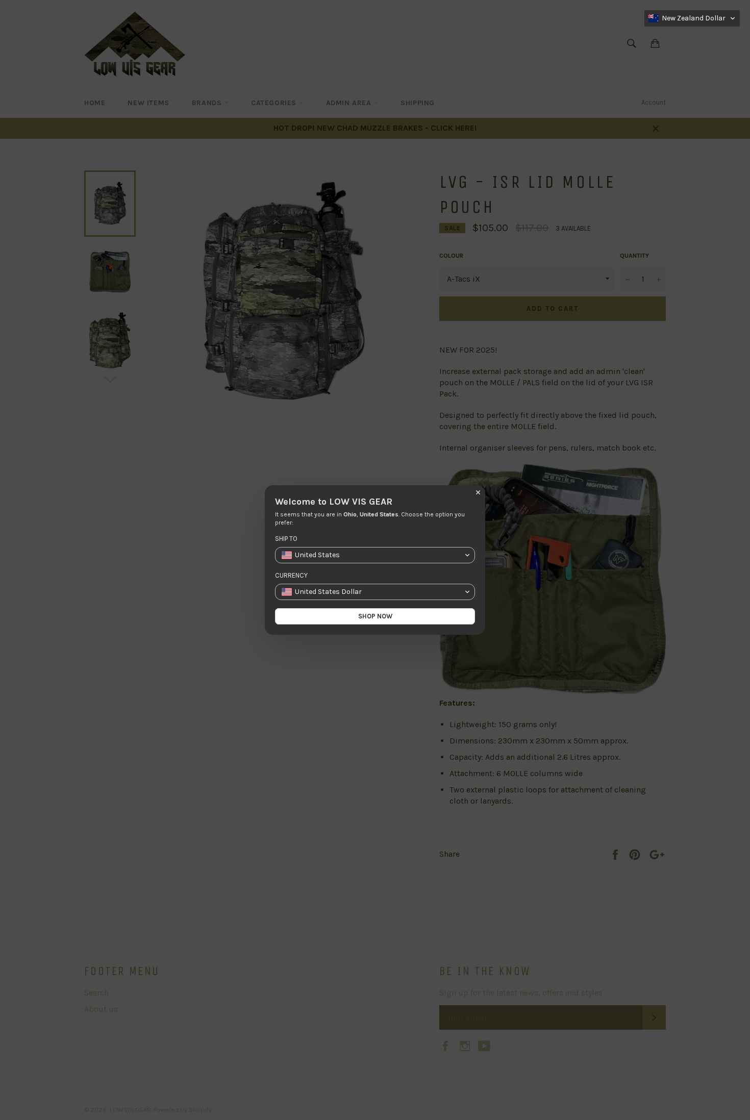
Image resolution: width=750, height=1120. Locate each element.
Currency (291, 575)
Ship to (286, 538)
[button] (692, 18)
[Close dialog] (478, 492)
